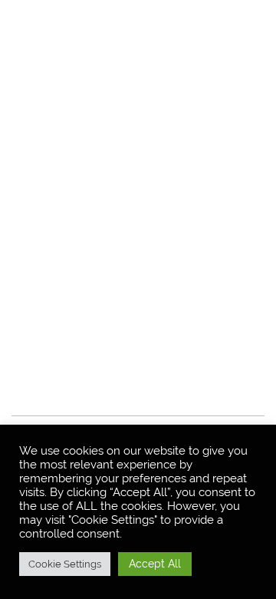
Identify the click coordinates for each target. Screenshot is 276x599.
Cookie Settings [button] (64, 564)
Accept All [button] (155, 564)
